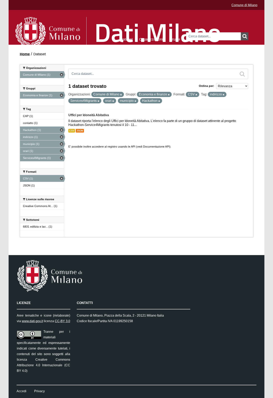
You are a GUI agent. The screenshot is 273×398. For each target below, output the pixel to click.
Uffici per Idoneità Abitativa (88, 115)
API (133, 146)
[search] (242, 74)
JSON (80, 130)
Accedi (21, 391)
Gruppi (174, 39)
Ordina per (206, 85)
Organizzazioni (151, 39)
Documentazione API (156, 146)
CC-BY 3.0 (62, 321)
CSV (71, 130)
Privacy (39, 391)
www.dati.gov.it (32, 321)
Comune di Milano (244, 5)
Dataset (126, 39)
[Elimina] (121, 94)
